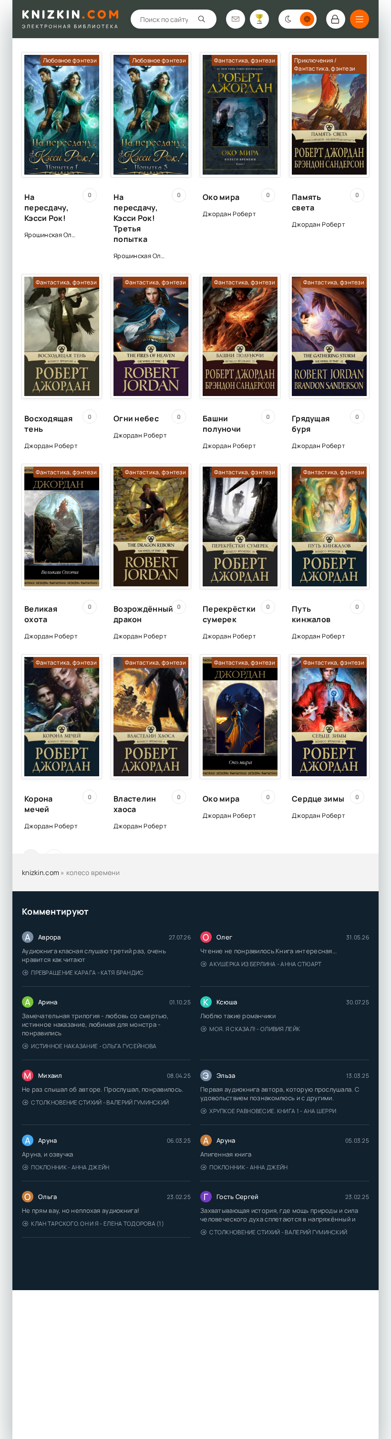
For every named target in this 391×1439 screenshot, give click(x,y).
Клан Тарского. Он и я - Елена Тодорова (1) (97, 1224)
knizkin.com (40, 872)
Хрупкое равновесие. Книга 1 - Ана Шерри (272, 1111)
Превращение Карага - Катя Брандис (87, 973)
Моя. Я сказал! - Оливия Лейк (254, 1029)
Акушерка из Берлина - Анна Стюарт (265, 964)
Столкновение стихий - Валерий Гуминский (100, 1102)
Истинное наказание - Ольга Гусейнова (93, 1046)
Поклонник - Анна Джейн (70, 1167)
